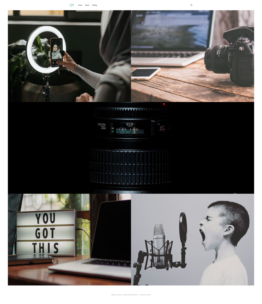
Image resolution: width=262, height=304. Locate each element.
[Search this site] (191, 5)
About (87, 5)
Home (80, 5)
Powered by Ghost (145, 295)
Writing (94, 5)
